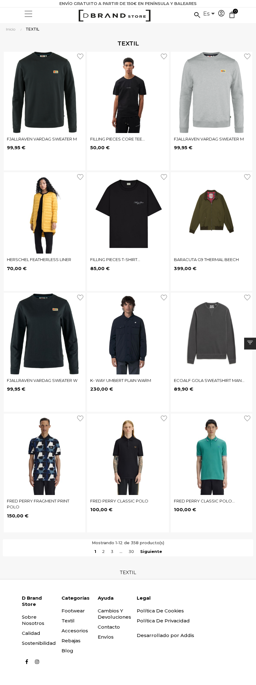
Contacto (109, 627)
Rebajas (71, 641)
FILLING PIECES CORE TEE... (117, 138)
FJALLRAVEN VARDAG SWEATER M (42, 138)
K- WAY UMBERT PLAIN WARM (120, 380)
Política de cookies (160, 611)
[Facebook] (26, 661)
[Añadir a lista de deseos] (81, 55)
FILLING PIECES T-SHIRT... (115, 259)
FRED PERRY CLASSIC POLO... (204, 500)
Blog (67, 651)
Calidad (31, 633)
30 (131, 551)
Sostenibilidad (39, 643)
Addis (187, 635)
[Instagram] (37, 661)
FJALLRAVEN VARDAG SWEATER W (42, 380)
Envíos (106, 637)
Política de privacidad (163, 621)
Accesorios (75, 631)
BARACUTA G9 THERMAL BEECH (206, 259)
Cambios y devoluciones (114, 614)
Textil (68, 621)
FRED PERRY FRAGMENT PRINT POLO (38, 504)
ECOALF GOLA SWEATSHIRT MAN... (209, 380)
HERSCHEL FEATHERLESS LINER (39, 259)
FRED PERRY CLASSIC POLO (119, 500)
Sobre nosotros (33, 620)
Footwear (73, 611)
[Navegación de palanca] (28, 14)
